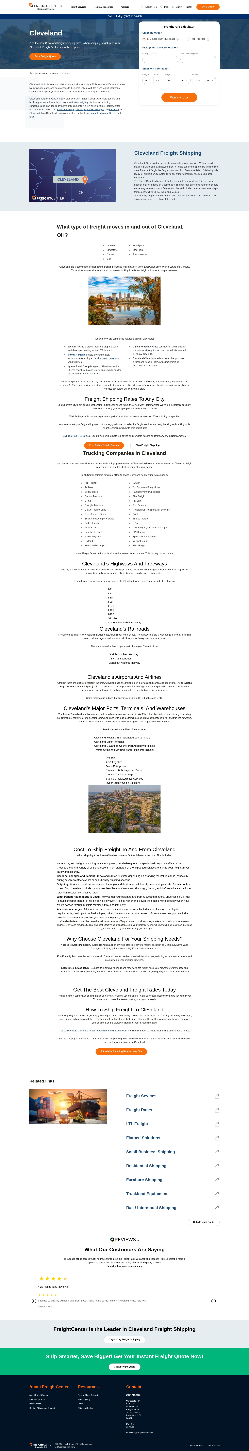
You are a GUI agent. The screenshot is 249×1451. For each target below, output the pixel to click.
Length (145, 74)
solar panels (109, 358)
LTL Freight (137, 1124)
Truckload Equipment (146, 1193)
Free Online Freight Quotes (104, 445)
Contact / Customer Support (42, 1408)
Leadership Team (37, 1399)
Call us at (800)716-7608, (76, 436)
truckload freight (95, 109)
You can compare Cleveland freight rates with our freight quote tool (93, 1030)
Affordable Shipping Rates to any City (121, 1051)
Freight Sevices (141, 1096)
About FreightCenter (38, 1395)
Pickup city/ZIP (149, 53)
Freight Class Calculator (89, 1395)
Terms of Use (213, 1445)
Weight (195, 74)
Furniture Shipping (144, 1179)
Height (168, 74)
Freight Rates (139, 1110)
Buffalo (166, 888)
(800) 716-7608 (133, 1395)
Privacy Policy (196, 1445)
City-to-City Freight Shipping (124, 1339)
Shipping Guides (85, 1408)
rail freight (114, 109)
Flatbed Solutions (143, 1138)
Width (156, 74)
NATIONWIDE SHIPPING (46, 73)
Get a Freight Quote (45, 56)
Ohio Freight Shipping (148, 445)
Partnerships (35, 1404)
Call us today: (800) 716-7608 (124, 16)
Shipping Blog (84, 1399)
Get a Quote (208, 6)
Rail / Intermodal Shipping (151, 1207)
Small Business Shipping (150, 1152)
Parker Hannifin (76, 355)
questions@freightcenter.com (139, 1432)
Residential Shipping (146, 1166)
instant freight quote (82, 102)
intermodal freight (65, 109)
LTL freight (81, 109)
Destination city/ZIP (189, 53)
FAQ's (80, 1404)
